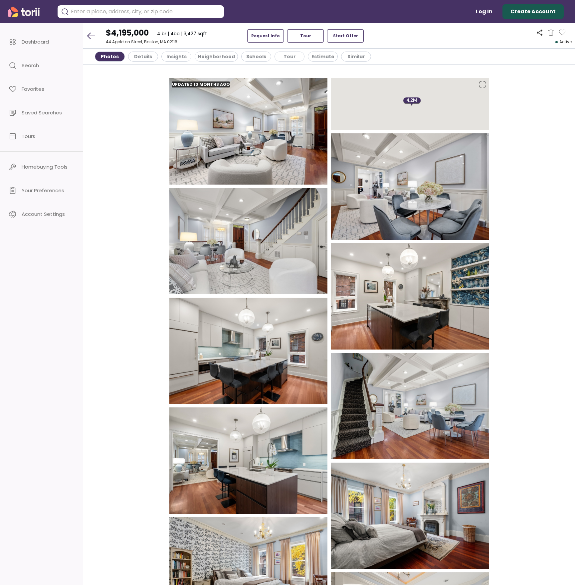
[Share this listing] (539, 32)
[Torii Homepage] (28, 12)
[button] (41, 41)
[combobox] (146, 11)
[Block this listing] (551, 33)
